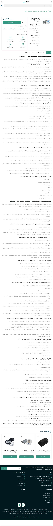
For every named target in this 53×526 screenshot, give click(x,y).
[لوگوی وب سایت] (26, 2)
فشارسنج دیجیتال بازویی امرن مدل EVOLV (43, 451)
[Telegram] (19, 505)
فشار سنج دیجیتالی (37, 11)
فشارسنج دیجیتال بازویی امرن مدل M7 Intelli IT (10, 451)
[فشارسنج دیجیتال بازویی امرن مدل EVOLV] (43, 442)
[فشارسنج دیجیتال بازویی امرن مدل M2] (26, 442)
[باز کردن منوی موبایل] (51, 2)
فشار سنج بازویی (28, 11)
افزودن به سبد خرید (11, 22)
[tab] (48, 52)
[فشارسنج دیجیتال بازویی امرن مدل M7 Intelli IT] (10, 442)
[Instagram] (23, 505)
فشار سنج (45, 11)
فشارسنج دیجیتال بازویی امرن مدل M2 (27, 451)
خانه (50, 11)
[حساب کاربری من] (1, 2)
